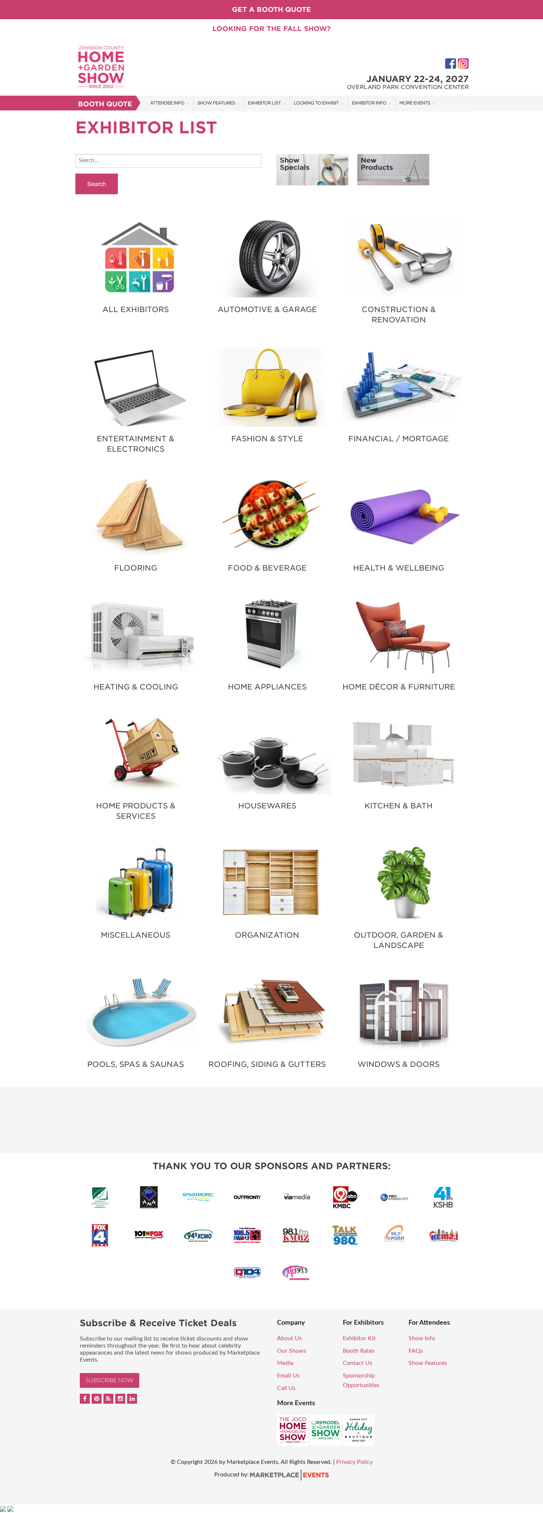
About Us (289, 1338)
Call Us (286, 1388)
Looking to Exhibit (316, 103)
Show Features (216, 103)
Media (285, 1363)
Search (96, 183)
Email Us (288, 1376)
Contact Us (357, 1363)
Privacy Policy (354, 1462)
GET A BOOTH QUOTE (271, 9)
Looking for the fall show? (271, 28)
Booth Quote (105, 104)
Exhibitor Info (369, 103)
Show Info (422, 1338)
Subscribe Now (109, 1380)
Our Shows (291, 1351)
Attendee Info (167, 103)
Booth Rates (359, 1351)
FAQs (416, 1351)
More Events (414, 103)
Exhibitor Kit (359, 1338)
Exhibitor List (264, 103)
